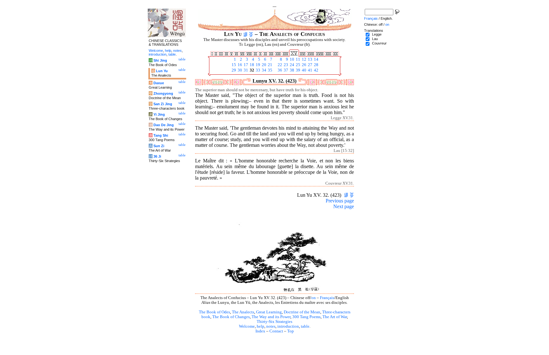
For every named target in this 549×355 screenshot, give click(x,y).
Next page (343, 206)
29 (233, 70)
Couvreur (379, 43)
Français (327, 298)
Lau (375, 39)
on (313, 298)
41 (309, 70)
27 (309, 65)
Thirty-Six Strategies (274, 321)
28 (315, 65)
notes (270, 326)
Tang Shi (160, 135)
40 (303, 70)
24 (291, 65)
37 (285, 70)
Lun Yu (162, 71)
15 (233, 65)
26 (303, 65)
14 (315, 59)
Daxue (158, 83)
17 (245, 65)
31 (245, 70)
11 (297, 59)
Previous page (340, 200)
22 (279, 65)
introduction (288, 326)
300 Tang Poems (306, 317)
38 (291, 70)
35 (269, 70)
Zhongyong (163, 93)
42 (315, 70)
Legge (377, 34)
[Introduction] (245, 34)
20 (263, 65)
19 (257, 65)
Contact (276, 331)
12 (303, 59)
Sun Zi (158, 146)
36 (279, 70)
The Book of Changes (231, 317)
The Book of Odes (214, 312)
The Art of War (334, 317)
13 (309, 59)
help (260, 326)
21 (269, 65)
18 (251, 65)
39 (297, 70)
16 (239, 65)
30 (239, 70)
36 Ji (157, 156)
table (305, 326)
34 (263, 70)
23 (285, 65)
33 (257, 70)
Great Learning (269, 312)
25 (297, 65)
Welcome (247, 326)
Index (260, 331)
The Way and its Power (271, 317)
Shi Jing (160, 60)
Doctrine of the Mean (302, 312)
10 (291, 59)
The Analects (243, 312)
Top (290, 331)
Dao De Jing (163, 125)
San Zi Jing (162, 104)
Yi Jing (159, 114)
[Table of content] (251, 34)
